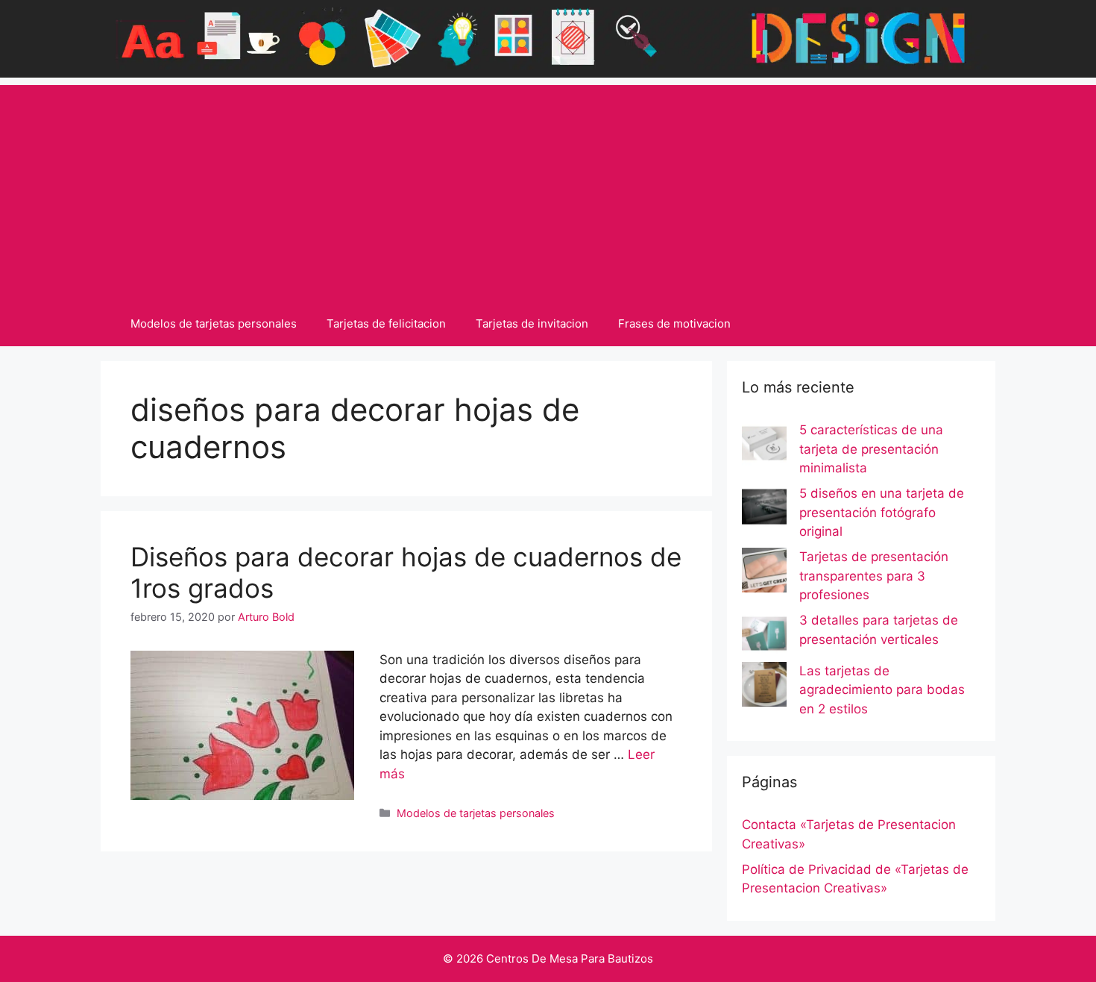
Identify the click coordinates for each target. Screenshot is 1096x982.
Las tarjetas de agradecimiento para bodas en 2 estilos (882, 689)
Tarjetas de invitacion (532, 323)
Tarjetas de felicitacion (386, 323)
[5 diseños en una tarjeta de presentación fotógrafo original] (764, 509)
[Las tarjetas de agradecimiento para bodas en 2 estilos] (764, 687)
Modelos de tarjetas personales (213, 323)
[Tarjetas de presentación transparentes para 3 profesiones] (764, 573)
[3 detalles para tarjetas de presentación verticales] (764, 636)
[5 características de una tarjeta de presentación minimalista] (764, 446)
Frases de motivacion (674, 323)
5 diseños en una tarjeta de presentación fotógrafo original (881, 512)
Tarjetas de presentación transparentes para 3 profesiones (873, 575)
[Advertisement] (548, 189)
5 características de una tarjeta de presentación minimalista (871, 448)
